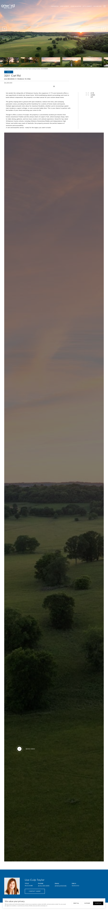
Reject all (76, 903)
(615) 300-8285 (43, 886)
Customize (87, 903)
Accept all (98, 903)
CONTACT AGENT (35, 891)
